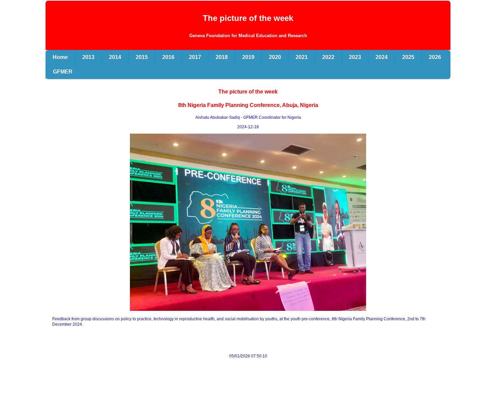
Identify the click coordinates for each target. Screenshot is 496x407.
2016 (168, 57)
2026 (435, 57)
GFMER (63, 72)
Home (60, 57)
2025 (408, 57)
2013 (88, 57)
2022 (328, 57)
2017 (195, 57)
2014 (115, 57)
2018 (222, 57)
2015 (142, 57)
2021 (302, 57)
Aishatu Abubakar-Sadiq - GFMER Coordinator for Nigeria (248, 117)
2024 (382, 57)
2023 (355, 57)
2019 (248, 57)
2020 (275, 57)
